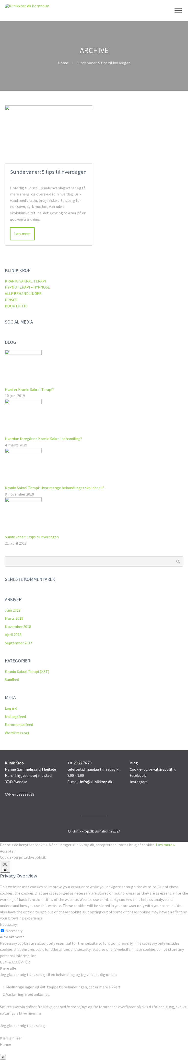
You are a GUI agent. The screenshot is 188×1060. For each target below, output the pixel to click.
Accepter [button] (7, 851)
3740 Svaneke (16, 781)
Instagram (139, 781)
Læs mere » (165, 844)
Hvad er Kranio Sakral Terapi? (29, 389)
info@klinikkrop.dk (96, 781)
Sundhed (12, 679)
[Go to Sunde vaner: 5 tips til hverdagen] (48, 134)
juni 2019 (13, 610)
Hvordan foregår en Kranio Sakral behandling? (43, 438)
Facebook (138, 775)
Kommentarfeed (19, 724)
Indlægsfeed (15, 716)
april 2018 (13, 634)
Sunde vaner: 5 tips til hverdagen (48, 171)
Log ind (11, 708)
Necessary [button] (8, 924)
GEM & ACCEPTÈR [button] (15, 962)
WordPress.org (17, 732)
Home (63, 62)
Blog (134, 762)
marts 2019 (14, 618)
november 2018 (18, 626)
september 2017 (18, 642)
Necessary (14, 930)
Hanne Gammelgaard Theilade (30, 769)
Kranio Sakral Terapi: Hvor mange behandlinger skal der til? (54, 487)
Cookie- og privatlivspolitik (153, 769)
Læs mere (22, 233)
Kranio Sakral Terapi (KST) (27, 671)
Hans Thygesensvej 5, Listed (28, 775)
